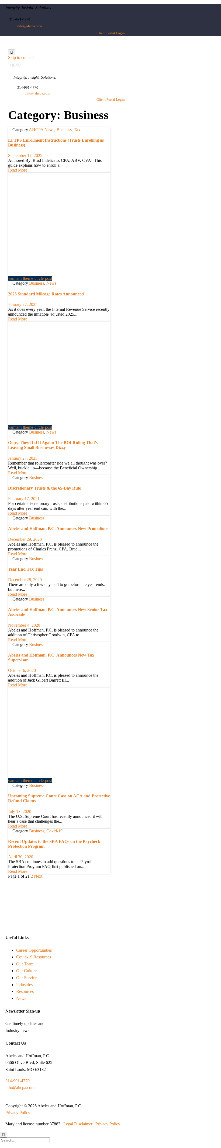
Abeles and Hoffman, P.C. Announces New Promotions (58, 528)
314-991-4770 (17, 1081)
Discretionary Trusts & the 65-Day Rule (44, 488)
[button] (110, 33)
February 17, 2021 (24, 498)
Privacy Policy (17, 1112)
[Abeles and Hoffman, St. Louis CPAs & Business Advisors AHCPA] (65, 47)
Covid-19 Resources (33, 957)
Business (64, 129)
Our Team (24, 964)
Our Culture (26, 970)
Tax (77, 129)
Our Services (27, 977)
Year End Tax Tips (25, 569)
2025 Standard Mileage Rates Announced (46, 294)
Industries (24, 984)
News (51, 283)
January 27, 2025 (22, 304)
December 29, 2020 (25, 539)
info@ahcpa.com (19, 1087)
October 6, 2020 (22, 670)
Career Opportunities (34, 950)
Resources (25, 991)
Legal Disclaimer (77, 1124)
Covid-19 (54, 831)
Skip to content (21, 57)
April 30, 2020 (20, 856)
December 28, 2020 (25, 579)
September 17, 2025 (25, 155)
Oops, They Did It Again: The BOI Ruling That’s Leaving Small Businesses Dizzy (53, 445)
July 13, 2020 (19, 811)
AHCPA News (41, 129)
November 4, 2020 (24, 625)
